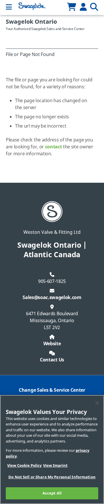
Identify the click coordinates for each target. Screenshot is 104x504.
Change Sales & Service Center (52, 390)
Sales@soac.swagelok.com (52, 297)
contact (53, 146)
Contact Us (52, 359)
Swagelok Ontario (31, 21)
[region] (52, 449)
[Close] (97, 403)
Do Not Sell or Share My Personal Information (52, 477)
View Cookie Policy (24, 465)
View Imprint (55, 465)
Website (52, 343)
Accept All (52, 493)
